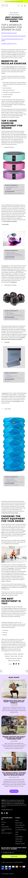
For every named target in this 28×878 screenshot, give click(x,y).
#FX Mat (20, 656)
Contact (3, 822)
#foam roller (14, 656)
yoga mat (5, 393)
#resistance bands (11, 658)
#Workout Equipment (14, 660)
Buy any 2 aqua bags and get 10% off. (14, 1)
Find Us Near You (20, 825)
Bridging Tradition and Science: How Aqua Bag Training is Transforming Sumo (14, 738)
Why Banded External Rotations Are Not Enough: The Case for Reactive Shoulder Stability (14, 774)
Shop (16, 834)
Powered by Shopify (18, 862)
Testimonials (18, 839)
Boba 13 (3, 647)
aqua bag (5, 265)
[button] (21, 5)
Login (16, 832)
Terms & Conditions (6, 833)
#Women (19, 658)
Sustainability (19, 836)
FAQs (2, 824)
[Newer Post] (27, 671)
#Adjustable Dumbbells (10, 654)
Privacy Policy (5, 826)
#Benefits (20, 654)
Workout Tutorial (20, 843)
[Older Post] (1, 671)
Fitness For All (19, 827)
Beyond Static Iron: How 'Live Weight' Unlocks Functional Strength (14, 702)
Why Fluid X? (19, 841)
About (17, 820)
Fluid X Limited (8, 862)
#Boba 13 (7, 656)
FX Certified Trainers (20, 829)
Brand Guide (18, 822)
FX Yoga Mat (16, 401)
